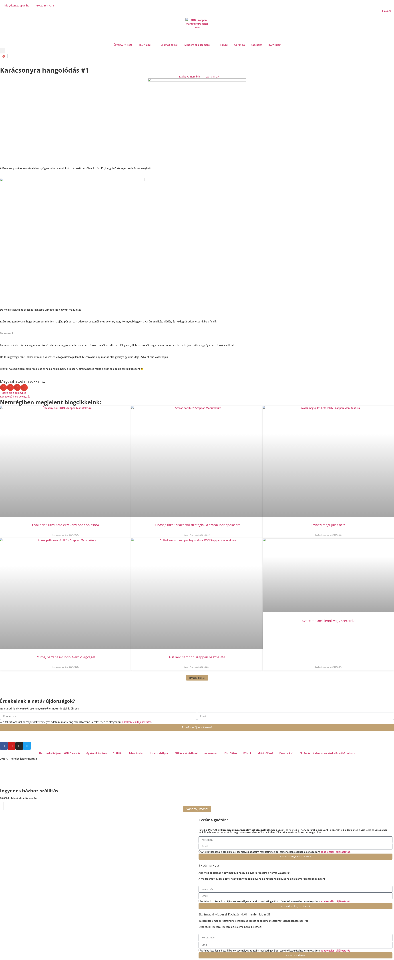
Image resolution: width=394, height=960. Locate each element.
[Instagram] (19, 746)
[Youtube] (11, 746)
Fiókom (386, 11)
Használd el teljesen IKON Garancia (59, 753)
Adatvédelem (136, 753)
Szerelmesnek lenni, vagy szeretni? (328, 621)
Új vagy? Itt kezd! (123, 45)
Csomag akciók (169, 45)
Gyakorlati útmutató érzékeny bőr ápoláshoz (65, 525)
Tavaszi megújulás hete (328, 525)
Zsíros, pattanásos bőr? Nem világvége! (65, 657)
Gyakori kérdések (96, 753)
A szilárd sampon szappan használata (197, 657)
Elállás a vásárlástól (186, 753)
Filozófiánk (230, 753)
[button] (2, 50)
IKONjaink (145, 45)
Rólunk (224, 45)
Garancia (239, 45)
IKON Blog (274, 45)
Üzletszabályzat (159, 753)
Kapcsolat (256, 45)
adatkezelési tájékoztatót (136, 722)
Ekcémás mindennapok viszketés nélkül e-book (327, 753)
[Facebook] (4, 746)
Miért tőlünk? (265, 753)
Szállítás (118, 753)
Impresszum (211, 753)
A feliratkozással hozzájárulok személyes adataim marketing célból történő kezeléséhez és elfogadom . (77, 722)
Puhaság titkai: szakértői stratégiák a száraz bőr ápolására (197, 525)
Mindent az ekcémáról (197, 45)
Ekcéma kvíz (286, 753)
